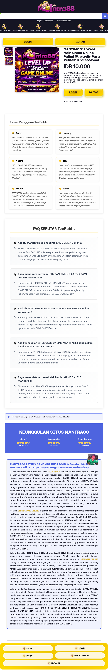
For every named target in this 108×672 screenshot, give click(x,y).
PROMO (29, 647)
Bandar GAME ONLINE (28, 511)
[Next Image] (57, 70)
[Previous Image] (17, 70)
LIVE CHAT (55, 664)
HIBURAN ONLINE (89, 559)
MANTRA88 (54, 472)
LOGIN (28, 41)
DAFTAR (80, 41)
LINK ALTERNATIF (81, 656)
